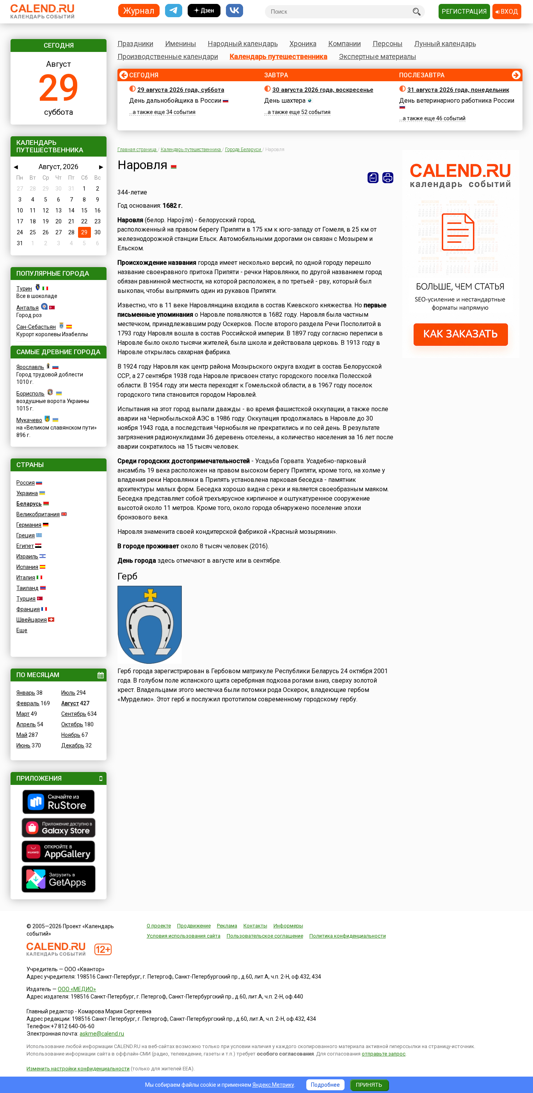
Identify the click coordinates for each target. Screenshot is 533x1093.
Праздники (135, 43)
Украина (27, 493)
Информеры (288, 926)
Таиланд (27, 588)
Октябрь (72, 724)
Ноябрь (70, 735)
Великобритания (38, 514)
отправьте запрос (383, 1054)
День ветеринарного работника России (456, 100)
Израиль (27, 556)
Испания (27, 567)
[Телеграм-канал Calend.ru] (173, 11)
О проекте (159, 926)
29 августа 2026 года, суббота (180, 89)
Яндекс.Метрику (273, 1085)
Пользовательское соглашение (265, 936)
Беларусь (29, 504)
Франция (28, 609)
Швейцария (31, 620)
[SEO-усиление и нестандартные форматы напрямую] (460, 356)
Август (70, 703)
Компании (344, 43)
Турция (26, 599)
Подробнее (325, 1085)
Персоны (388, 43)
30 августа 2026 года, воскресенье (322, 89)
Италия (25, 577)
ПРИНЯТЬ (369, 1085)
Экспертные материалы (377, 56)
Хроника (303, 43)
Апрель (26, 724)
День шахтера (285, 100)
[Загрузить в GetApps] (59, 880)
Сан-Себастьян (36, 327)
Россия (25, 483)
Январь (25, 693)
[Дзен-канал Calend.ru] (204, 11)
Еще (21, 630)
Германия (28, 525)
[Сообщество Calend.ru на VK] (234, 11)
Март (23, 714)
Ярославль (30, 367)
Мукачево (29, 420)
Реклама (227, 926)
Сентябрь (73, 714)
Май (21, 735)
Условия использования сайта (183, 936)
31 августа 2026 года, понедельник (458, 89)
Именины (180, 43)
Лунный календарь (445, 43)
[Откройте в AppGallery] (59, 852)
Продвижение (194, 926)
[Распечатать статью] (387, 177)
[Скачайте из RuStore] (59, 803)
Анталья (27, 308)
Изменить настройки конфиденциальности (78, 1069)
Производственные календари (167, 56)
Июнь (23, 745)
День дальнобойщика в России (175, 100)
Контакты (255, 926)
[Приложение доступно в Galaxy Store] (59, 829)
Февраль (27, 703)
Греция (25, 535)
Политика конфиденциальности (347, 936)
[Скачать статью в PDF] (373, 177)
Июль (68, 693)
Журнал (139, 10)
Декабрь (72, 745)
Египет (25, 546)
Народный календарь (243, 43)
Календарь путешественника (278, 56)
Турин (24, 288)
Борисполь (30, 393)
